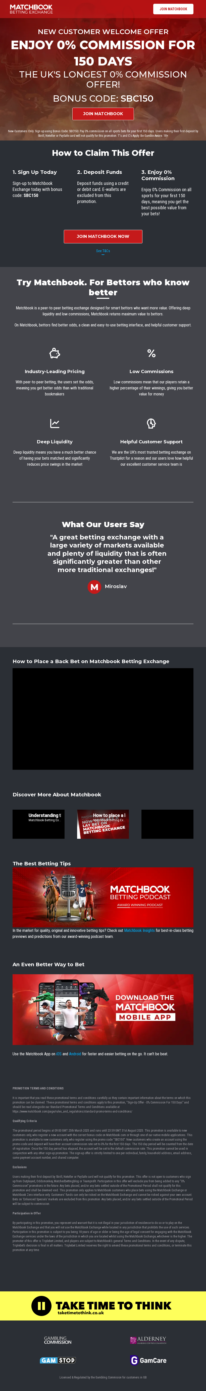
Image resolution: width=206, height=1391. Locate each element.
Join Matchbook (173, 9)
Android (75, 1054)
